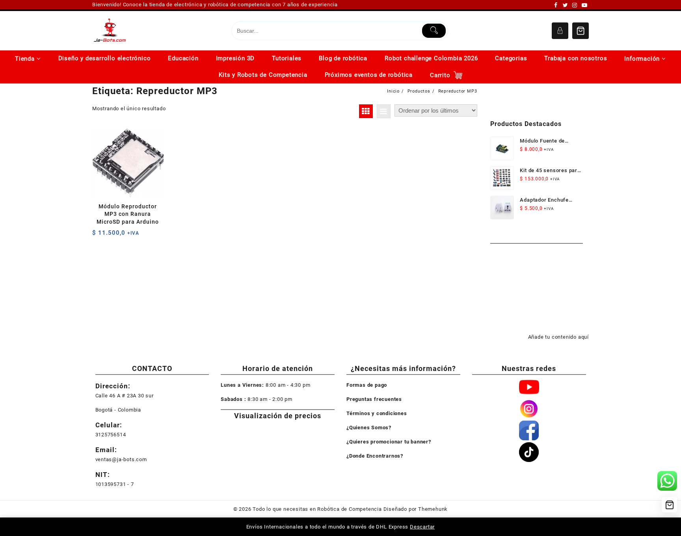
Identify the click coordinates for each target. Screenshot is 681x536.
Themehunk (433, 509)
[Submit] (434, 31)
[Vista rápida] (114, 236)
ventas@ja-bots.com (121, 459)
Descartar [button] (422, 527)
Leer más (99, 236)
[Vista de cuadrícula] (366, 111)
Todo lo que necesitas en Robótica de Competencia (317, 509)
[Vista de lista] (384, 111)
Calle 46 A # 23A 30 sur (124, 396)
